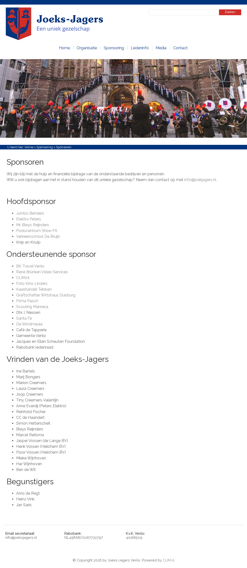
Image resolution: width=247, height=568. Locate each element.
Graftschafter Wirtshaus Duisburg (45, 295)
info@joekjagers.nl (200, 179)
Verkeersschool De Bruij (37, 236)
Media (161, 48)
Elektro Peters (28, 219)
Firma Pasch (27, 301)
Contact (180, 48)
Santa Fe (24, 318)
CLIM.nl (22, 277)
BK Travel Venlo (30, 266)
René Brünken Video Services (42, 272)
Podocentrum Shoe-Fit (36, 230)
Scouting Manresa (32, 306)
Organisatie (87, 48)
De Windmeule (29, 324)
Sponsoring (114, 48)
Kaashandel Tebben (34, 289)
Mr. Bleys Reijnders (32, 225)
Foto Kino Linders (32, 283)
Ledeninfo (140, 48)
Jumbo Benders (30, 213)
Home (64, 48)
